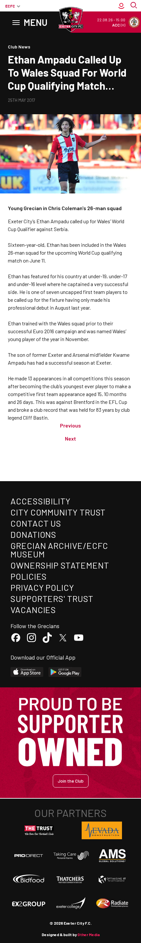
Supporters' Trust (51, 598)
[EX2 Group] (28, 903)
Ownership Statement (59, 565)
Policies (28, 576)
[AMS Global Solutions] (112, 855)
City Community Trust (58, 512)
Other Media (88, 934)
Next (70, 438)
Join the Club (71, 781)
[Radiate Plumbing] (112, 903)
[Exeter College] (70, 903)
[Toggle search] (134, 6)
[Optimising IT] (112, 879)
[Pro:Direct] (28, 855)
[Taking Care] (70, 855)
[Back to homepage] (70, 19)
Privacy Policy (42, 587)
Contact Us (35, 523)
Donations (33, 534)
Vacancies (33, 610)
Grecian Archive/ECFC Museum (59, 549)
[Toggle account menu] (121, 6)
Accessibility (40, 501)
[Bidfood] (28, 879)
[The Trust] (39, 830)
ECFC (10, 6)
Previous (70, 425)
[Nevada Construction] (102, 830)
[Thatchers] (70, 879)
